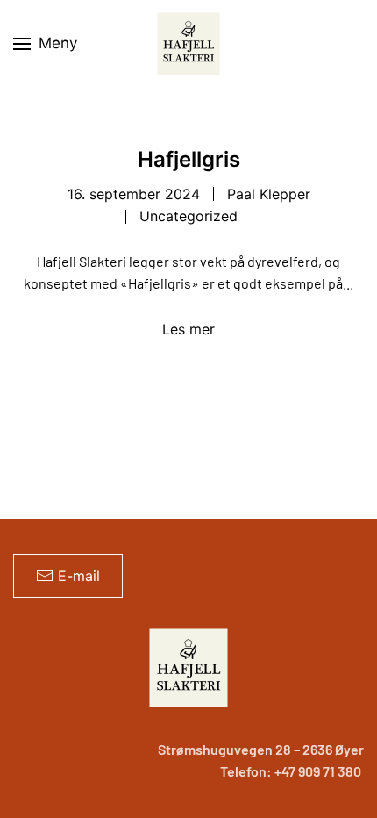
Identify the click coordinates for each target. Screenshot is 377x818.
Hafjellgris (189, 159)
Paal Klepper (268, 194)
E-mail (79, 576)
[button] (45, 44)
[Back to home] (188, 44)
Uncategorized (188, 216)
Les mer (188, 329)
